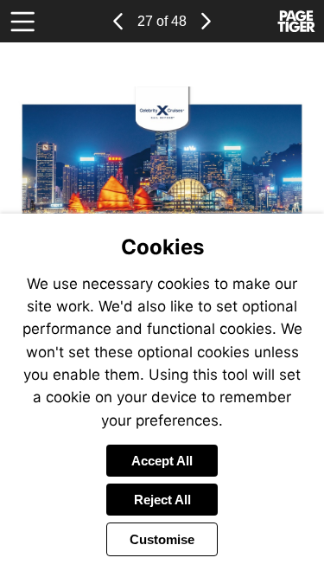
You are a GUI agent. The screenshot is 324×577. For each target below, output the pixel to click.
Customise (162, 539)
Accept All (162, 460)
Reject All (162, 499)
